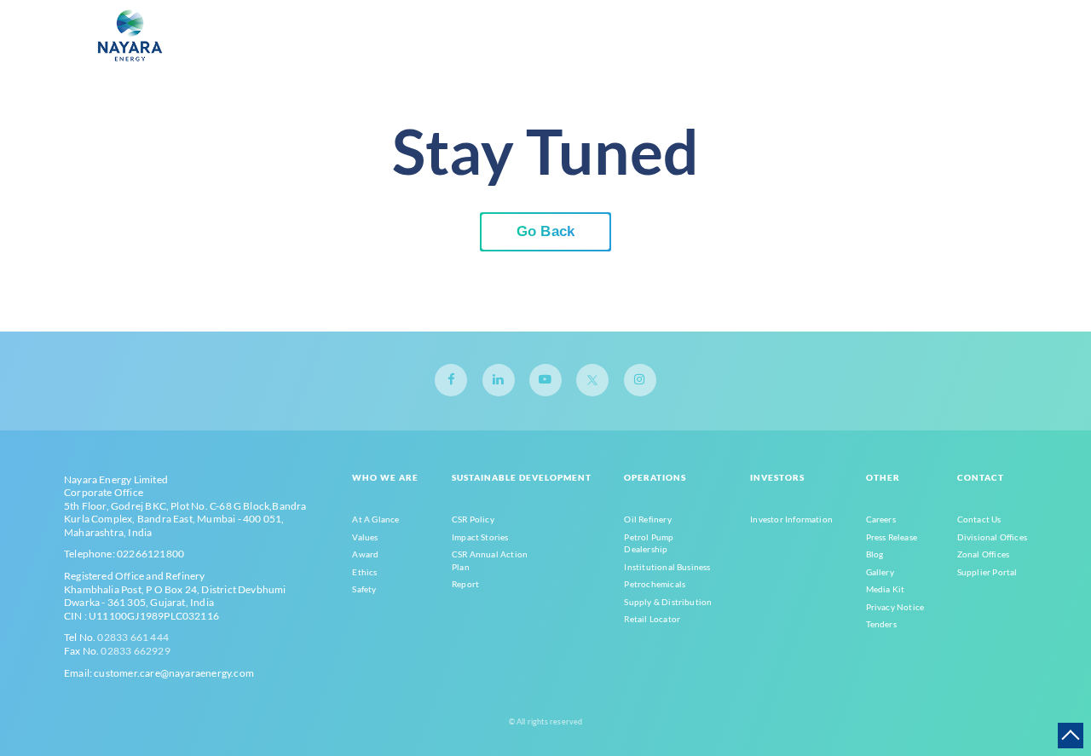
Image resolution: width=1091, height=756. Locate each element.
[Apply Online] (956, 49)
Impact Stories (480, 537)
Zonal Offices (983, 554)
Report (465, 584)
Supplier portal (987, 572)
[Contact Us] (915, 49)
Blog (875, 554)
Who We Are (385, 477)
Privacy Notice (895, 607)
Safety (364, 589)
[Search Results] (872, 49)
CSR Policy (473, 519)
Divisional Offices (992, 537)
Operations (655, 477)
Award (365, 554)
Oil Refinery (647, 519)
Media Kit (885, 589)
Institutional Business (667, 567)
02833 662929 (135, 650)
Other (883, 477)
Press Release (891, 537)
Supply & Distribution (668, 602)
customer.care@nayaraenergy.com (174, 673)
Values (365, 537)
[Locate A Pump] (935, 49)
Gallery (880, 572)
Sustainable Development (522, 477)
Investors (777, 477)
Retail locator (652, 619)
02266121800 (150, 553)
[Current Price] (893, 49)
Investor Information (791, 519)
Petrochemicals (654, 584)
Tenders (881, 624)
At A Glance (375, 519)
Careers (881, 519)
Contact (980, 477)
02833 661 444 (132, 637)
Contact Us (979, 519)
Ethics (364, 572)
